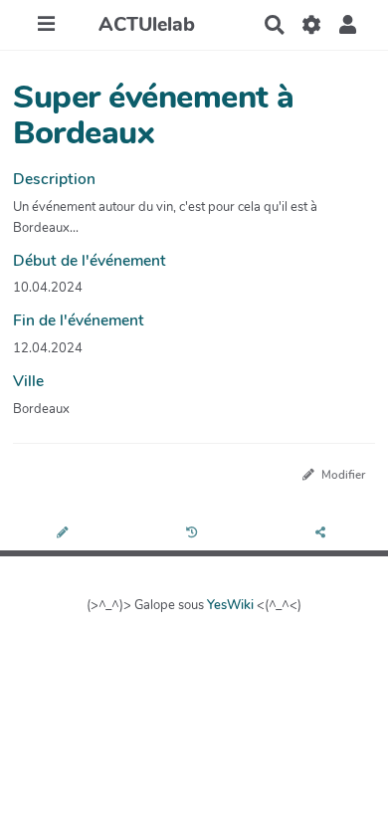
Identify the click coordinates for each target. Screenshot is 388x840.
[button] (347, 25)
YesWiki (230, 605)
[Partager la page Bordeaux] (323, 534)
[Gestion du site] (310, 25)
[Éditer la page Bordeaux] (64, 534)
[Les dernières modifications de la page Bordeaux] (194, 534)
